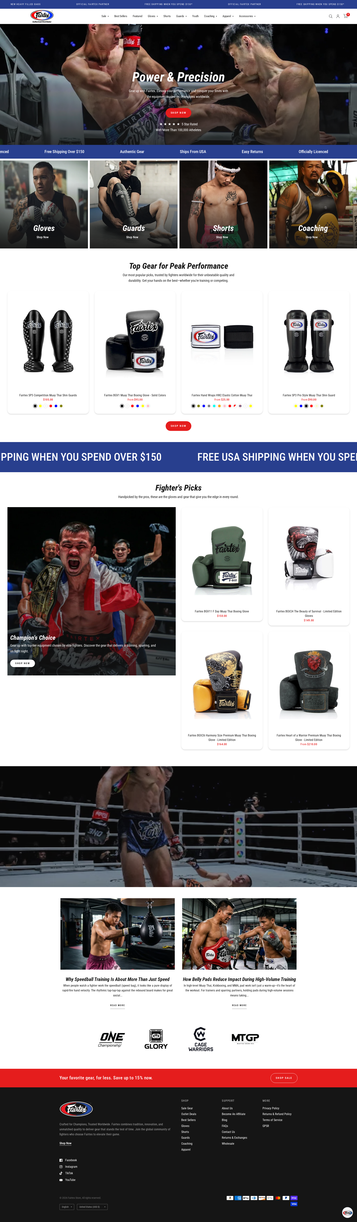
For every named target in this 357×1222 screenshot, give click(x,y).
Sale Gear (187, 1108)
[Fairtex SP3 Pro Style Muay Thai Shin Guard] (309, 341)
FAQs (225, 1126)
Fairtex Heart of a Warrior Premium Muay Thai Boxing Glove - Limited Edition (309, 738)
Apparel (227, 16)
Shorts (167, 16)
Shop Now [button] (65, 1143)
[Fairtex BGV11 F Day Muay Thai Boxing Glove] (222, 557)
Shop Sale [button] (284, 1077)
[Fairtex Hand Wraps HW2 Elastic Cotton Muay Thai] (222, 341)
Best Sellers (120, 16)
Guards (180, 16)
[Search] (330, 16)
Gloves (151, 16)
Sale (104, 16)
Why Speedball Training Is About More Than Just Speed (118, 979)
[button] (179, 113)
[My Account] (338, 16)
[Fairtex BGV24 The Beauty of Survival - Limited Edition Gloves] (309, 557)
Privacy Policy (271, 1108)
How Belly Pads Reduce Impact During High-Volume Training (239, 979)
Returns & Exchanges (234, 1137)
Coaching (209, 16)
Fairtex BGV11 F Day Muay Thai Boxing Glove (222, 611)
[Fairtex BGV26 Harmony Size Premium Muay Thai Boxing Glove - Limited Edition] (222, 681)
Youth (195, 16)
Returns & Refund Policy (277, 1114)
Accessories (246, 16)
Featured (137, 16)
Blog (224, 1120)
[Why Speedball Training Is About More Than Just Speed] (117, 934)
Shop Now (43, 237)
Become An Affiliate (233, 1114)
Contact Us (228, 1132)
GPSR (266, 1126)
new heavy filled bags (337, 4)
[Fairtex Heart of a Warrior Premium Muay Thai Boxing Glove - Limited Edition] (309, 681)
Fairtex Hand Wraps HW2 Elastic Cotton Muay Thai (222, 395)
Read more (117, 1005)
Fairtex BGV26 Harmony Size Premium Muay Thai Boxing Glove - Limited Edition (222, 738)
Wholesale (228, 1143)
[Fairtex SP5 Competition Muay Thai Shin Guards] (48, 341)
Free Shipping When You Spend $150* (111, 4)
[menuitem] (105, 16)
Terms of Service (272, 1120)
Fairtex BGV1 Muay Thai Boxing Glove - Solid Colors (135, 395)
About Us (227, 1108)
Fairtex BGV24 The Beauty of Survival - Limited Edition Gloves (309, 614)
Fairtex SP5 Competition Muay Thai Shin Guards (48, 395)
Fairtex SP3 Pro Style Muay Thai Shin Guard (309, 395)
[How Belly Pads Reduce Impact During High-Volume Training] (239, 934)
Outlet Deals (188, 1114)
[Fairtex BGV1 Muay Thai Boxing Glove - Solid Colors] (135, 341)
